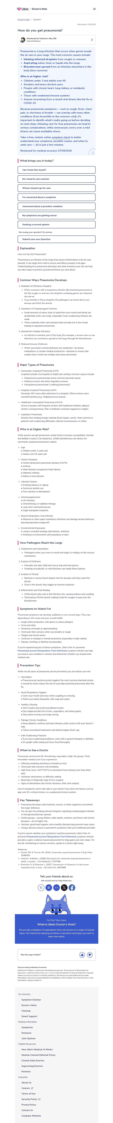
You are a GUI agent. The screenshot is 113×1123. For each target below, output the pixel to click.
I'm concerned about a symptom (39, 197)
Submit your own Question (36, 239)
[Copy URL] (41, 887)
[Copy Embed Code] (56, 887)
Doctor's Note (24, 19)
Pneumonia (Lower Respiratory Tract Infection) (42, 650)
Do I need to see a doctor (35, 179)
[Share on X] (64, 887)
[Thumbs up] (82, 955)
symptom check (61, 137)
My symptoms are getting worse (39, 215)
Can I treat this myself (34, 169)
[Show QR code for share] (48, 887)
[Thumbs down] (90, 955)
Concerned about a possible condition (42, 206)
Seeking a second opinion (35, 224)
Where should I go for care (36, 188)
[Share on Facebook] (72, 887)
